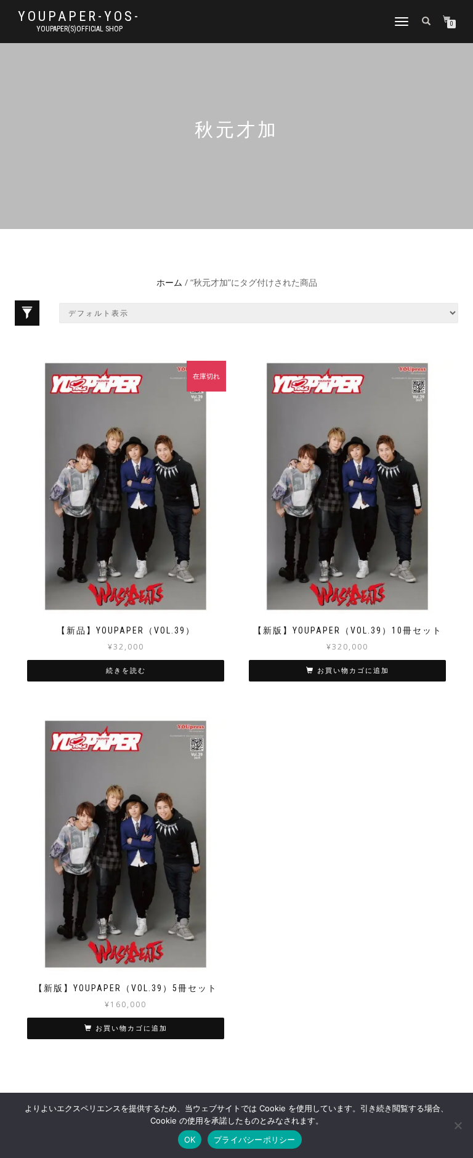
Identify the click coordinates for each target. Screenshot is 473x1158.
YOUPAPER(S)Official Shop (79, 29)
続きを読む (126, 671)
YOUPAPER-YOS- (79, 16)
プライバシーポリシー (255, 1139)
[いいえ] (457, 1125)
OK (190, 1139)
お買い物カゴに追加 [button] (353, 671)
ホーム (169, 282)
